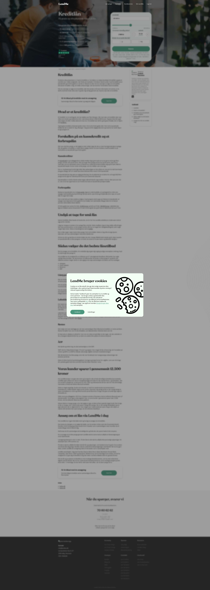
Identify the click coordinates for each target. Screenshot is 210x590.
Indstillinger (91, 312)
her (87, 301)
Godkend (77, 312)
